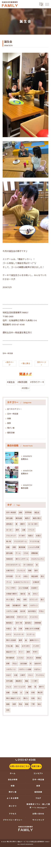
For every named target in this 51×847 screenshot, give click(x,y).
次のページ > (41, 363)
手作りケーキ (22, 617)
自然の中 (38, 663)
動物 (29, 687)
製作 (36, 570)
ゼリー (21, 652)
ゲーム (18, 553)
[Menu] (47, 4)
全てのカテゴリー (14, 409)
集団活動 (19, 518)
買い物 (8, 541)
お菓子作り (10, 570)
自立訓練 (23, 663)
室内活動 (9, 553)
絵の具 (22, 611)
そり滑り (22, 535)
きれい (35, 594)
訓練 (7, 692)
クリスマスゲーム (20, 541)
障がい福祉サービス (13, 698)
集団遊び (9, 623)
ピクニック (34, 599)
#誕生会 (11, 382)
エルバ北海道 (23, 588)
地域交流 (9, 559)
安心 (39, 698)
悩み (39, 704)
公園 (23, 530)
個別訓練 (11, 432)
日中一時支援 (8, 353)
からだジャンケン (37, 559)
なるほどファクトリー (22, 582)
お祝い (26, 576)
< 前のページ (9, 363)
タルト (30, 675)
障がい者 (11, 427)
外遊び (8, 629)
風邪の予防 (10, 617)
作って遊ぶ (10, 599)
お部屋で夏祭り (11, 594)
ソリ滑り (34, 681)
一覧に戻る (25, 363)
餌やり (41, 687)
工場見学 (36, 582)
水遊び (38, 535)
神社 (18, 599)
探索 (29, 570)
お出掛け (34, 588)
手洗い (41, 611)
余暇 (14, 547)
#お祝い (25, 388)
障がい (26, 698)
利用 (33, 698)
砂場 (33, 692)
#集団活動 (22, 382)
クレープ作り (11, 588)
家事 (7, 663)
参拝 (25, 599)
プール (8, 582)
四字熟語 (28, 512)
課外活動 (9, 518)
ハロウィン (34, 605)
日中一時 (19, 623)
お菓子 (22, 675)
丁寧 (33, 704)
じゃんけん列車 (33, 547)
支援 (14, 704)
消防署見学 (16, 605)
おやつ (8, 634)
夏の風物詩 (10, 658)
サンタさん (40, 675)
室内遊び (28, 623)
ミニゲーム (31, 634)
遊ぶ (42, 599)
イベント (31, 530)
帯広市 (40, 692)
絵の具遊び (32, 611)
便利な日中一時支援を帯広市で (17, 333)
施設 (7, 704)
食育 (20, 640)
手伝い (15, 663)
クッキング (21, 570)
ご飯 (26, 692)
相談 (26, 704)
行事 (20, 629)
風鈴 (28, 652)
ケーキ (18, 576)
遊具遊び (9, 524)
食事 (9, 423)
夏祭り (22, 524)
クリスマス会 (34, 541)
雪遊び (30, 535)
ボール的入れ (28, 565)
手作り (35, 652)
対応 (7, 710)
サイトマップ (38, 820)
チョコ (8, 687)
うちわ (26, 553)
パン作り (36, 646)
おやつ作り (26, 646)
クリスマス (34, 617)
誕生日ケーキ (11, 652)
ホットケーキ (19, 634)
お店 (15, 675)
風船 (26, 681)
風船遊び (19, 681)
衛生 (17, 646)
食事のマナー (34, 640)
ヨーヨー (9, 530)
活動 (20, 512)
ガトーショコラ (19, 687)
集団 (25, 605)
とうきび (20, 658)
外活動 (15, 692)
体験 (9, 418)
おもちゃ (30, 658)
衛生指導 (34, 576)
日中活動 (9, 681)
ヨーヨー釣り (33, 524)
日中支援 (9, 576)
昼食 (7, 547)
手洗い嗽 (9, 646)
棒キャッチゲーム (22, 559)
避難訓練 (34, 553)
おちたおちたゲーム (13, 565)
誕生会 (37, 512)
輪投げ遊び (37, 518)
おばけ (8, 675)
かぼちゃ (37, 669)
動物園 (38, 658)
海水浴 (22, 594)
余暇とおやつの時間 (32, 629)
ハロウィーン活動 (25, 669)
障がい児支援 (11, 640)
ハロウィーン (11, 669)
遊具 (17, 530)
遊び (42, 576)
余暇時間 (38, 623)
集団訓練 (22, 547)
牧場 (7, 605)
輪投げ (27, 518)
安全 (20, 704)
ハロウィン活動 (11, 611)
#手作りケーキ (37, 382)
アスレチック (11, 535)
